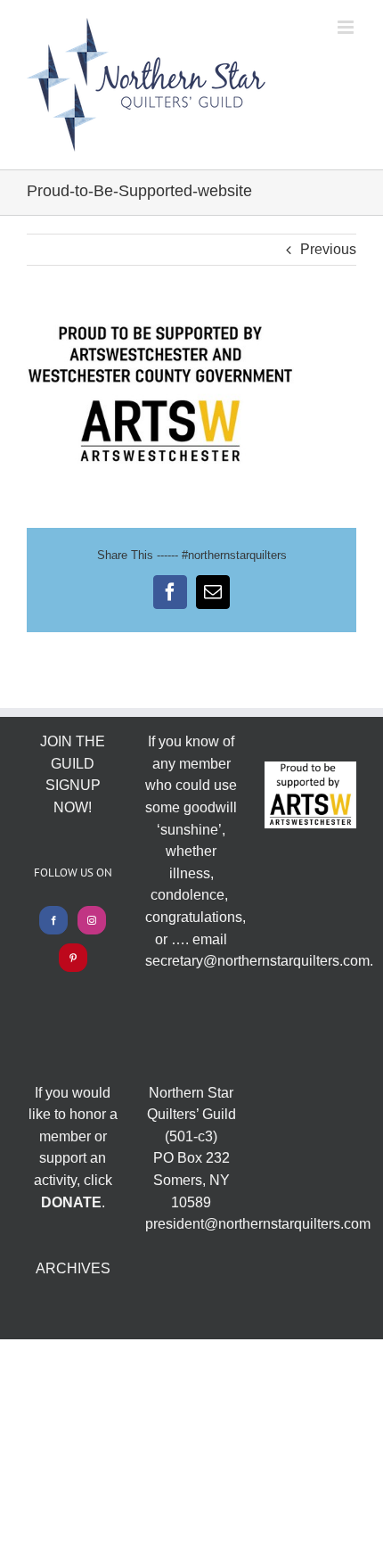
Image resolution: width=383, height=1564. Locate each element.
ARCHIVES (73, 1268)
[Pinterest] (73, 957)
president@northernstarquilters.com (258, 1223)
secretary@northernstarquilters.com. (259, 960)
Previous (328, 249)
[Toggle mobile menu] (347, 27)
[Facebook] (53, 920)
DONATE (71, 1202)
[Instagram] (91, 920)
